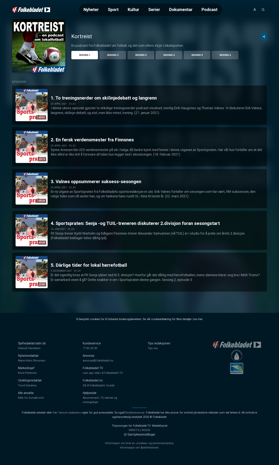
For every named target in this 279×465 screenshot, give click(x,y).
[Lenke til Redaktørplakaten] (236, 355)
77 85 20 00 (90, 348)
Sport (113, 9)
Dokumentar (180, 9)
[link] (31, 10)
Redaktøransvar (135, 412)
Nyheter (91, 9)
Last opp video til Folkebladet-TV (103, 373)
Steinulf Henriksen (29, 348)
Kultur (133, 9)
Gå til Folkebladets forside (99, 385)
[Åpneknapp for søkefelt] (263, 9)
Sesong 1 (84, 55)
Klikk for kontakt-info (31, 397)
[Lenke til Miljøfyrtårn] (237, 368)
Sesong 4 (169, 55)
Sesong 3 (141, 55)
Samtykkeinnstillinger (141, 434)
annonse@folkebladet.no (98, 360)
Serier (154, 9)
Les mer (198, 319)
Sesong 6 (225, 55)
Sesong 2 (112, 55)
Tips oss (153, 348)
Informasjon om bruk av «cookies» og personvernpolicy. (139, 443)
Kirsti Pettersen (27, 373)
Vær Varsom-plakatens (67, 412)
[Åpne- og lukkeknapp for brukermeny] (255, 9)
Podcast (210, 9)
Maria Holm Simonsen (31, 360)
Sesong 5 (197, 55)
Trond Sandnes (27, 385)
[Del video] (264, 36)
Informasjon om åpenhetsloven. (139, 447)
